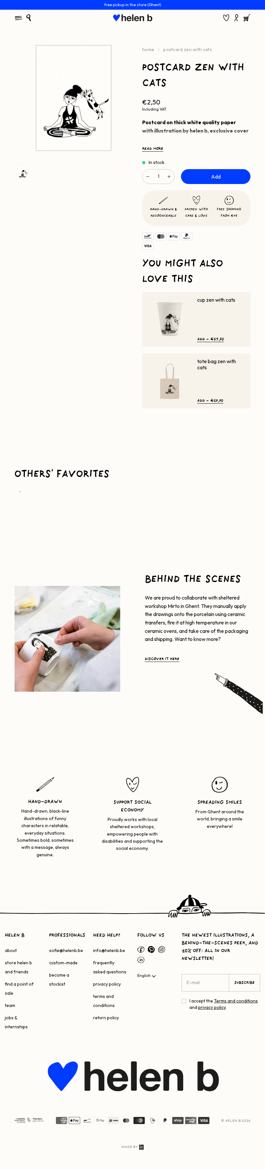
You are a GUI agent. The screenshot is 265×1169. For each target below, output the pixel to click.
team (10, 1005)
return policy (106, 1018)
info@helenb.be (109, 950)
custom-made (63, 963)
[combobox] (147, 976)
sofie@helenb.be (66, 950)
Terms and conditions (236, 1001)
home (148, 49)
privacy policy (107, 984)
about (11, 950)
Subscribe (244, 982)
